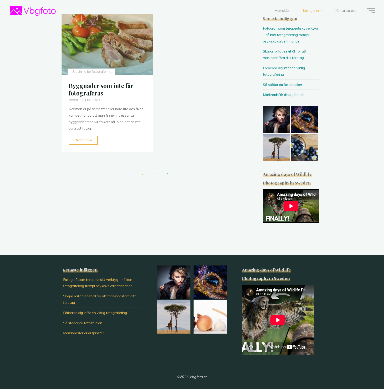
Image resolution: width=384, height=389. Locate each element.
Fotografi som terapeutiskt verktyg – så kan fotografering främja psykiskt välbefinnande (290, 34)
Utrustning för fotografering (91, 72)
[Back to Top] (366, 371)
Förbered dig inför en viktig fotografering (95, 312)
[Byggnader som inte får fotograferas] (107, 44)
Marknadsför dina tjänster (283, 94)
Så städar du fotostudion (282, 84)
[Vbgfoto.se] (33, 10)
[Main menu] (371, 10)
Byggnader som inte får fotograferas (101, 89)
